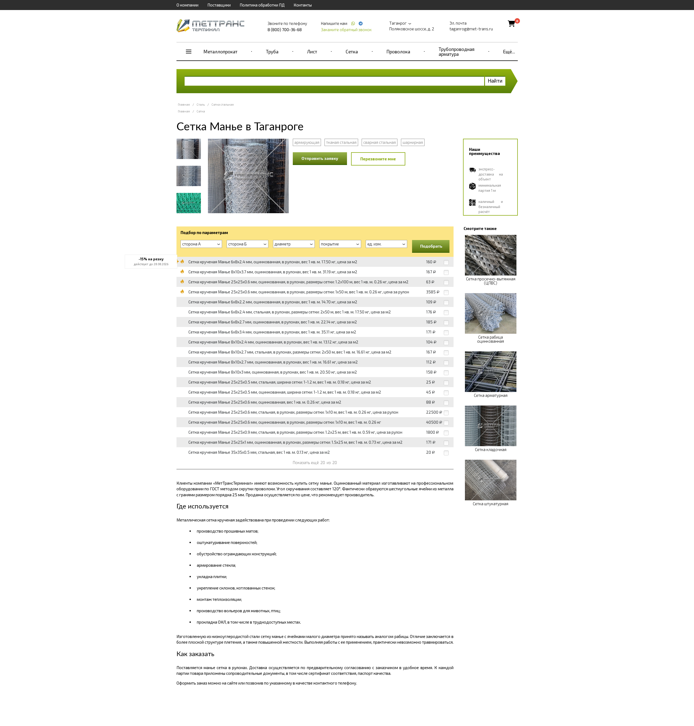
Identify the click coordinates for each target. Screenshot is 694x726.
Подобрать (431, 246)
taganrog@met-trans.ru (471, 28)
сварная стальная (379, 142)
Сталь (201, 104)
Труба (272, 51)
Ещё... (509, 51)
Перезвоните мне (378, 158)
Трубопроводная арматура (456, 51)
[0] (511, 23)
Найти (495, 80)
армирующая (306, 142)
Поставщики (219, 4)
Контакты (303, 4)
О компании (187, 4)
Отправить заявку (319, 158)
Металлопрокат (220, 51)
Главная (184, 104)
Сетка (352, 51)
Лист (312, 51)
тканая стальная (341, 142)
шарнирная (413, 142)
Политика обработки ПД (262, 4)
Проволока (398, 51)
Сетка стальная (222, 104)
